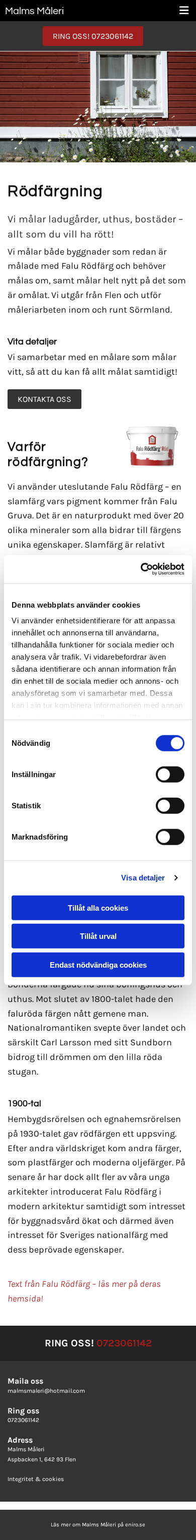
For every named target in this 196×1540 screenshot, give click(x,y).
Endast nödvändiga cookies (98, 964)
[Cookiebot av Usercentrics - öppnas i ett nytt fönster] (140, 569)
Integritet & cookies (36, 1479)
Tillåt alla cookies (98, 907)
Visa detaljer (143, 877)
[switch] (170, 774)
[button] (93, 36)
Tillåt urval (98, 936)
